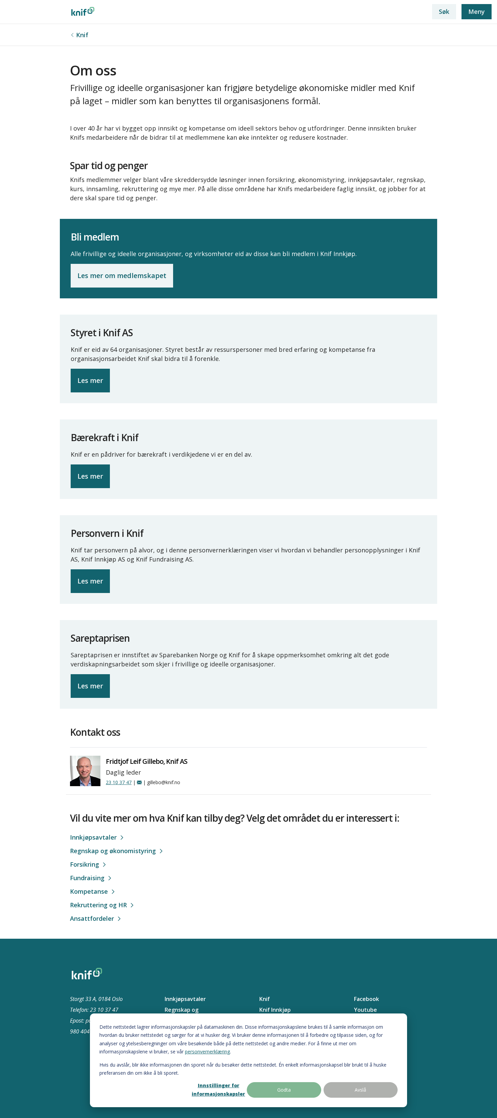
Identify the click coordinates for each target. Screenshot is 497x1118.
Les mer (90, 380)
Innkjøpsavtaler (93, 837)
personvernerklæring (207, 1051)
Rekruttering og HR (98, 905)
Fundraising (87, 878)
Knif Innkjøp (275, 1009)
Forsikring (84, 864)
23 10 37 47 (119, 782)
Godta (284, 1090)
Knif (82, 35)
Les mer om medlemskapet (121, 275)
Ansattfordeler (92, 918)
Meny (476, 11)
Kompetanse (89, 891)
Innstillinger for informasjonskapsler (218, 1089)
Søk (444, 11)
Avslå (360, 1090)
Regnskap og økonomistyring (113, 851)
